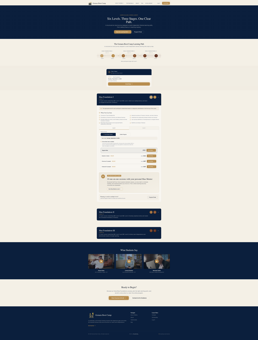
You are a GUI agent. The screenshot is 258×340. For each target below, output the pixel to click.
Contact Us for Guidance (139, 298)
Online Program (123, 134)
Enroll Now (166, 3)
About (137, 3)
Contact (154, 315)
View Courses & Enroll (117, 298)
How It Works (119, 3)
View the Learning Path (122, 32)
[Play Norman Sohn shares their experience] (157, 261)
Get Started (91, 325)
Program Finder (138, 32)
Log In (158, 3)
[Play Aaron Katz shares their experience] (101, 261)
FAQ (142, 3)
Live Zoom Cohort (109, 134)
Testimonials (130, 3)
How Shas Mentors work (114, 189)
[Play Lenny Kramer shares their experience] (129, 261)
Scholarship (148, 3)
